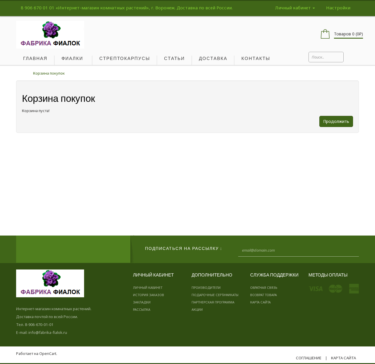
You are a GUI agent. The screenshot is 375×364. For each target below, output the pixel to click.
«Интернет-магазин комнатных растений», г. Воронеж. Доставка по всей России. (144, 8)
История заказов (148, 295)
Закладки (142, 302)
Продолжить (336, 121)
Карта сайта (260, 302)
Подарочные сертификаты (215, 295)
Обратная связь (263, 287)
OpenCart (47, 353)
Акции (197, 309)
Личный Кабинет (147, 287)
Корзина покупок (49, 73)
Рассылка (141, 309)
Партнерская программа (213, 302)
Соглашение (308, 357)
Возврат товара (263, 295)
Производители (206, 287)
